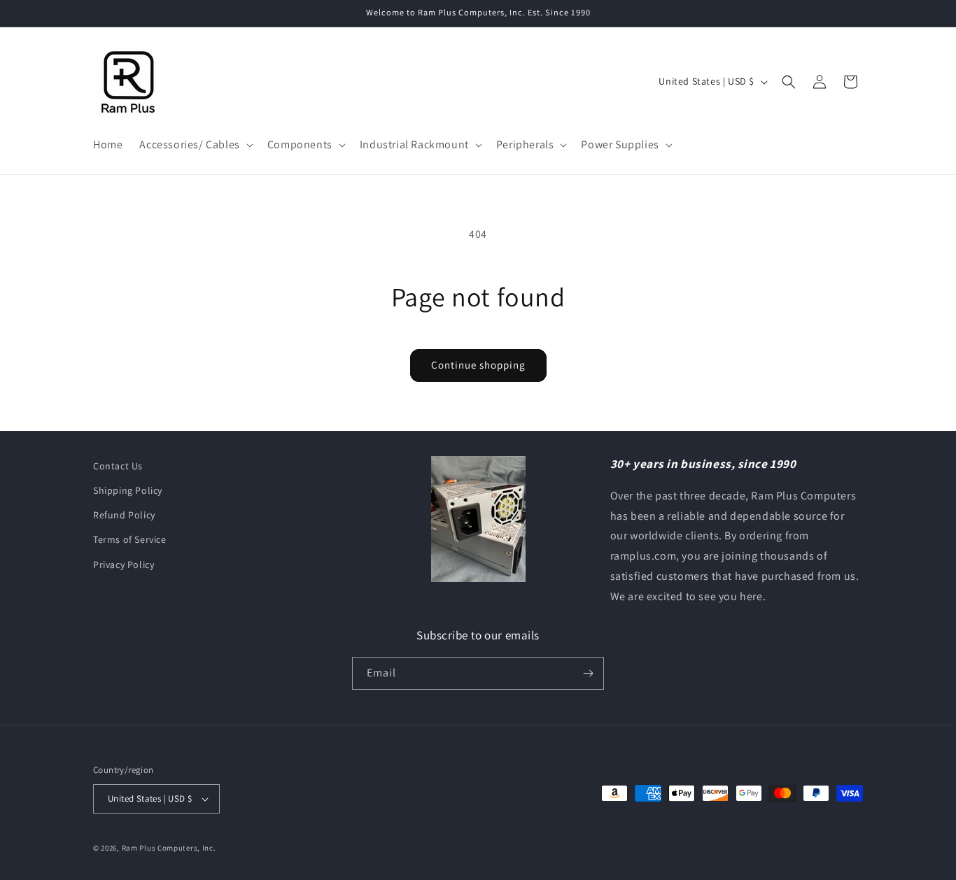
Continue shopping (478, 364)
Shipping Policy (127, 490)
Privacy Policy (123, 564)
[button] (194, 145)
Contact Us (118, 466)
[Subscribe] (587, 673)
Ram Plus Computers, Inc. (169, 848)
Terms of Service (130, 539)
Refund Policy (124, 515)
